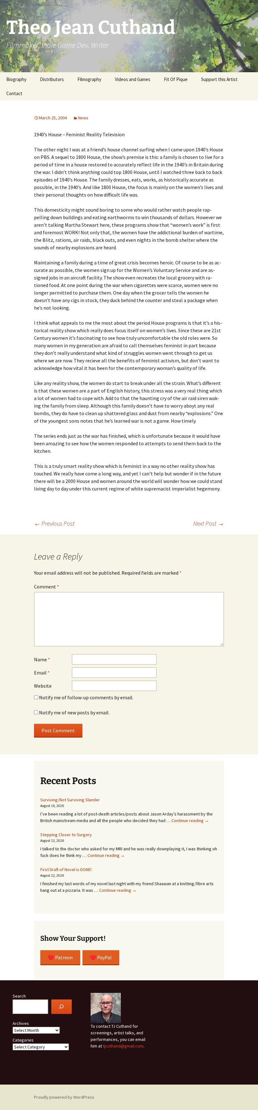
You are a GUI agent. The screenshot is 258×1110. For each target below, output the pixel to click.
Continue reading (190, 820)
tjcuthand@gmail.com (123, 1046)
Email (42, 672)
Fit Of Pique (176, 79)
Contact (14, 93)
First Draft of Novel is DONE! (66, 869)
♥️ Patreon (60, 957)
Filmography (89, 79)
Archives (21, 1023)
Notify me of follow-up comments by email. (86, 697)
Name (42, 659)
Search (19, 996)
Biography (16, 79)
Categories (23, 1040)
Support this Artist (219, 79)
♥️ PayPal (101, 957)
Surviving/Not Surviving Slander (70, 800)
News (83, 118)
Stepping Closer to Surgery (66, 834)
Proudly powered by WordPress (64, 1097)
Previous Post (54, 523)
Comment (46, 586)
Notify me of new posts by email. (74, 712)
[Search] (61, 1006)
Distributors (52, 79)
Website (43, 686)
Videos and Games (132, 79)
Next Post (208, 523)
